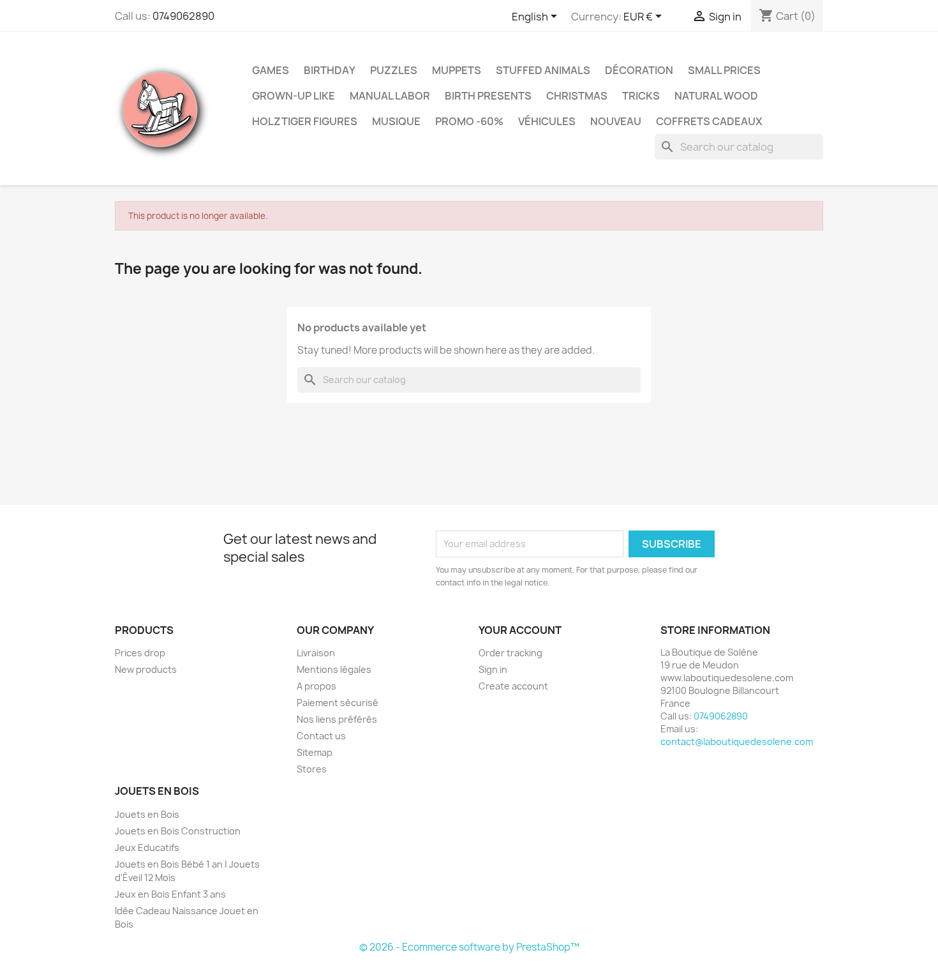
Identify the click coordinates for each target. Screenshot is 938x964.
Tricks (641, 96)
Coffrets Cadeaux (709, 121)
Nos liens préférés (337, 719)
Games (270, 70)
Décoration (639, 70)
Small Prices (724, 70)
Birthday (329, 70)
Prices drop (140, 653)
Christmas (576, 96)
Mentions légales (334, 669)
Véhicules (547, 121)
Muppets (456, 70)
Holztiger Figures (304, 121)
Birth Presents (488, 96)
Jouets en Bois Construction (178, 831)
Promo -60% (469, 121)
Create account (513, 686)
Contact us (321, 736)
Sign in (493, 669)
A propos (316, 686)
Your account (520, 630)
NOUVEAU (615, 121)
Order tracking (510, 653)
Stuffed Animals (543, 70)
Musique (396, 121)
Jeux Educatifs (147, 847)
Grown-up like (293, 96)
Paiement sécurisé (337, 703)
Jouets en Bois (147, 814)
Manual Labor (390, 96)
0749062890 (183, 16)
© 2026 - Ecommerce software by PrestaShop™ (469, 947)
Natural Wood (716, 96)
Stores (312, 769)
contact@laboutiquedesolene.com (736, 741)
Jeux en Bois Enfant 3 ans (170, 894)
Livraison (316, 653)
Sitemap (314, 752)
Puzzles (393, 70)
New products (146, 669)
